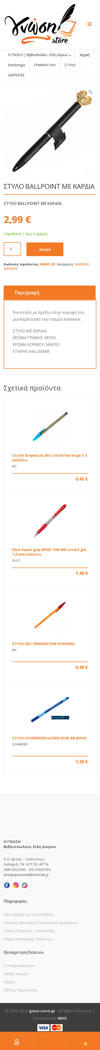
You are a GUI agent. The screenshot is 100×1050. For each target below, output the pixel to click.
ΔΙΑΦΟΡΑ (10, 269)
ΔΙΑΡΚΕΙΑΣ (82, 264)
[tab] (49, 292)
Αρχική (84, 54)
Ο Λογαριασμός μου (19, 965)
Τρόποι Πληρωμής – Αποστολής (29, 930)
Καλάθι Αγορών (16, 974)
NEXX (62, 1018)
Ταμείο (9, 982)
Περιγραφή (27, 292)
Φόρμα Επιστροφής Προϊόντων (28, 939)
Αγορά (45, 249)
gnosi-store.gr (42, 1010)
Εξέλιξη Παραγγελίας (20, 990)
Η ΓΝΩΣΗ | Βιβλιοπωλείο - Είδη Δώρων (38, 54)
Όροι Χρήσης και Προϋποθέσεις (29, 914)
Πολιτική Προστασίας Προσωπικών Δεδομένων (41, 922)
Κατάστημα (16, 64)
